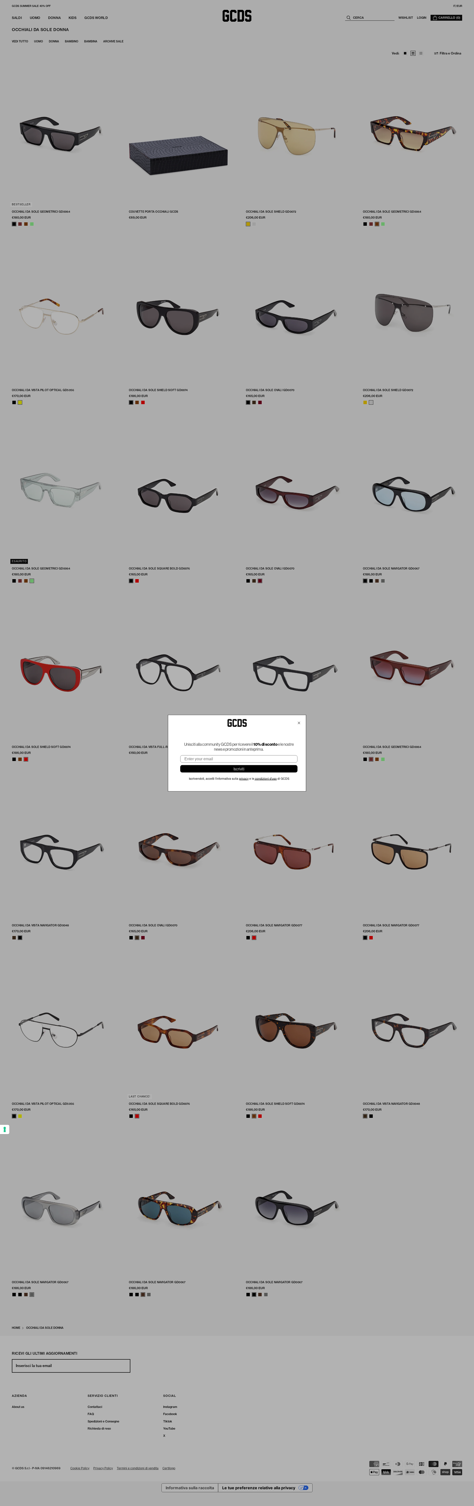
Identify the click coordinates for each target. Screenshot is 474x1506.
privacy (244, 778)
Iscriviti (239, 768)
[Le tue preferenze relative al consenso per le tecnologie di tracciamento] (4, 1129)
